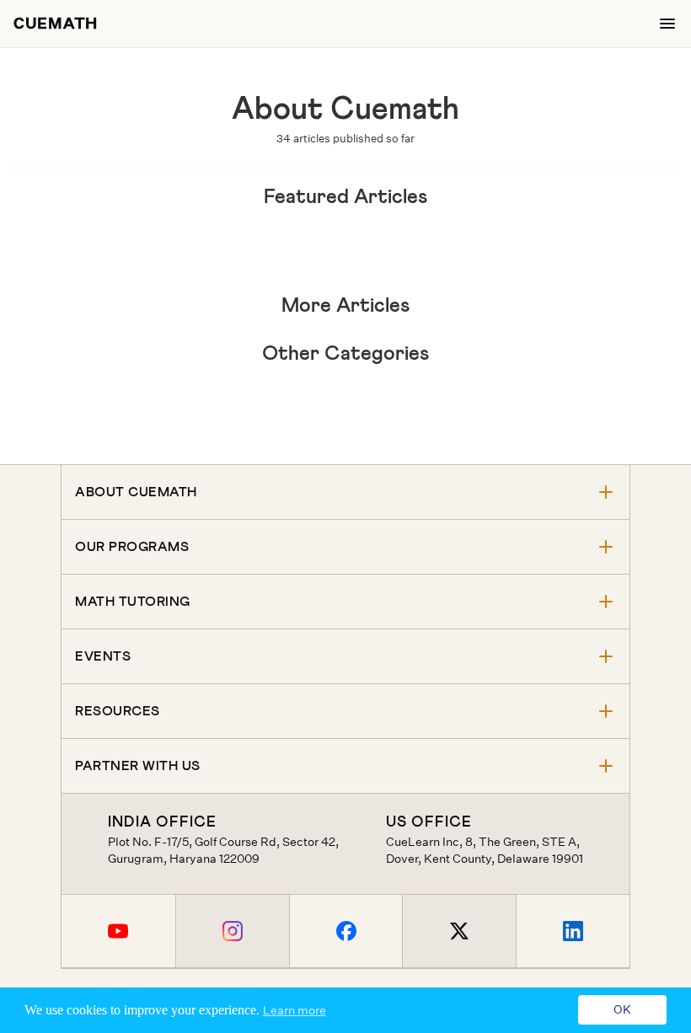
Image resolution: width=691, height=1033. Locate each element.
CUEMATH (55, 23)
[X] (459, 931)
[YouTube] (118, 931)
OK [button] (622, 1010)
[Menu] (667, 23)
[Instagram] (232, 931)
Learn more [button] (294, 1010)
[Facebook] (346, 931)
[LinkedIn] (572, 931)
